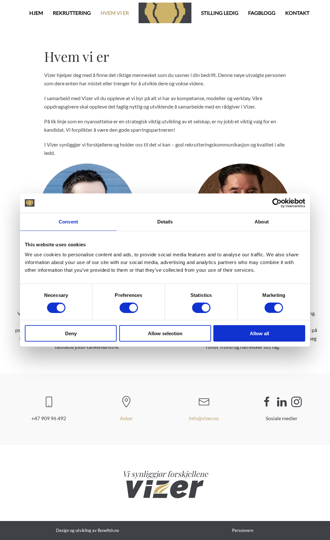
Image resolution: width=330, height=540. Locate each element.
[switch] (129, 307)
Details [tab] (165, 221)
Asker (126, 418)
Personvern (242, 530)
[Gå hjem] (165, 13)
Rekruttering (72, 13)
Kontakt (297, 13)
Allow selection (165, 333)
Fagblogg (262, 13)
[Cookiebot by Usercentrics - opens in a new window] (277, 203)
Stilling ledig (219, 13)
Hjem (36, 13)
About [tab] (262, 221)
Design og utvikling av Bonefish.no (87, 530)
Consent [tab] (68, 221)
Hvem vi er (115, 13)
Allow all (259, 333)
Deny (71, 333)
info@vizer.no (204, 418)
